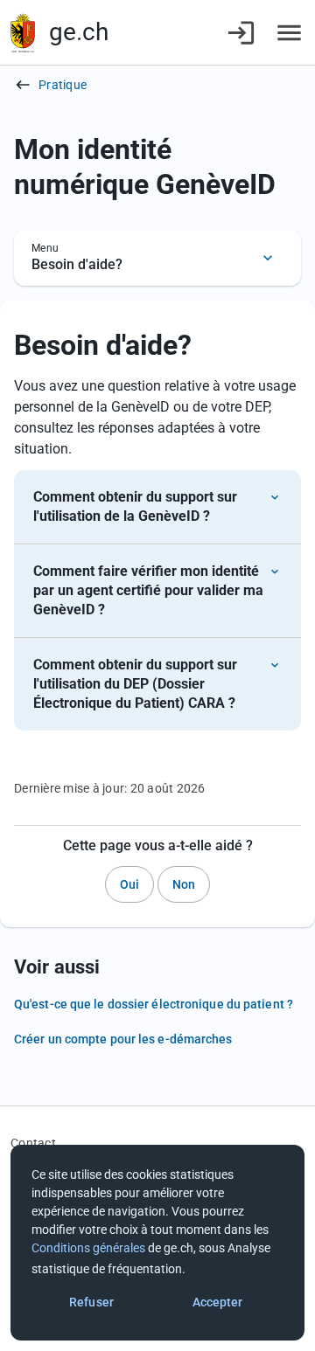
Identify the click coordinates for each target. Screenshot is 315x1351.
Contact (33, 1143)
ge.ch (78, 31)
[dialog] (157, 1243)
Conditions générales (88, 1248)
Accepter (217, 1302)
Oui (129, 884)
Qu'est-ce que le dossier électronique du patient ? (153, 1004)
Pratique (62, 85)
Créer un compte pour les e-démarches (123, 1039)
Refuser (91, 1302)
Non (183, 884)
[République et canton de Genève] (22, 32)
